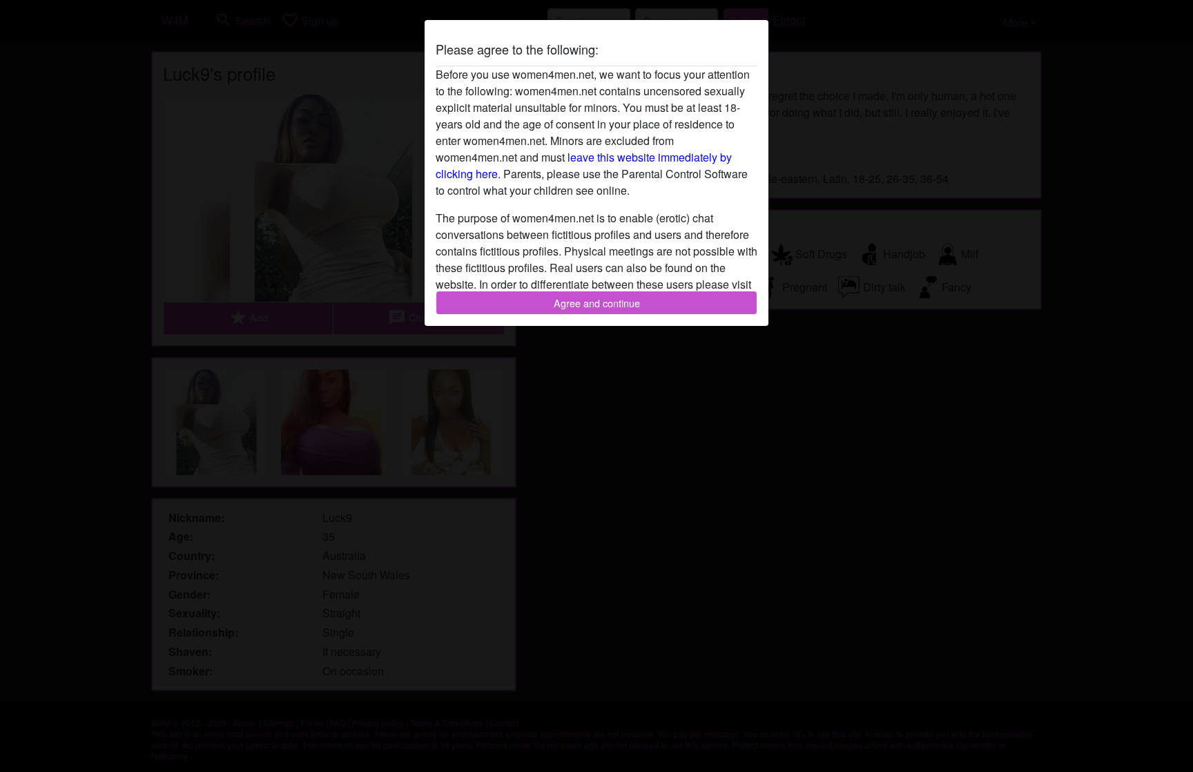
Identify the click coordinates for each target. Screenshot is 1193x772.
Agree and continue (597, 303)
